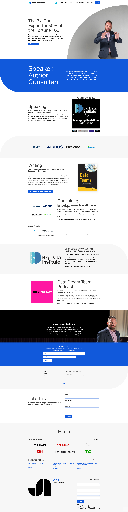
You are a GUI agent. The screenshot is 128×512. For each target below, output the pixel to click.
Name (66, 394)
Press (88, 2)
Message (67, 406)
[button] (73, 114)
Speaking (61, 2)
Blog (77, 2)
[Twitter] (54, 480)
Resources (81, 2)
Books (66, 2)
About (92, 2)
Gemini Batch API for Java (35, 463)
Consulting (71, 2)
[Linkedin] (56, 480)
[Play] (86, 114)
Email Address (68, 400)
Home (56, 2)
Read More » (30, 467)
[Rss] (59, 480)
